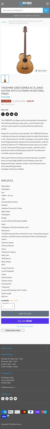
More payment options (25, 326)
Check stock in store (12, 330)
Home (3, 22)
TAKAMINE (5, 97)
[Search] (46, 10)
